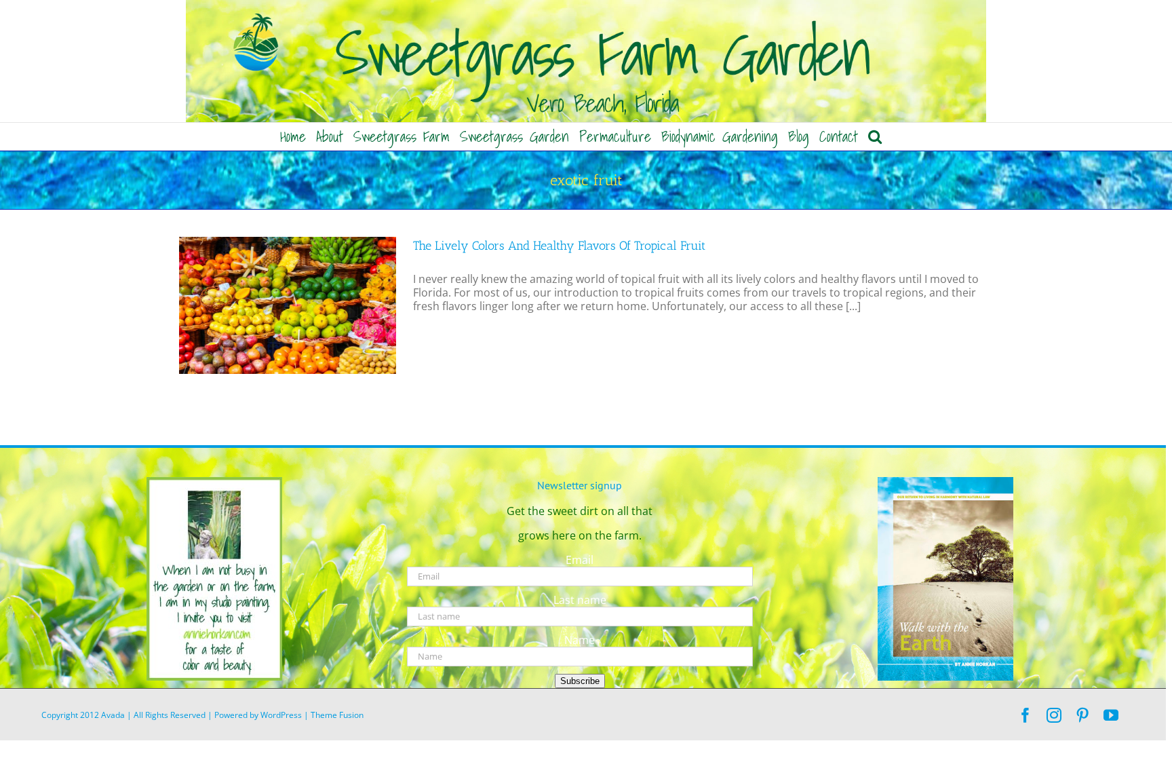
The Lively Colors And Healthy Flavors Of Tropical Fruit (559, 245)
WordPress (281, 715)
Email (579, 560)
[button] (875, 136)
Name (579, 640)
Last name (579, 600)
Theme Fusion (337, 715)
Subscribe (580, 681)
